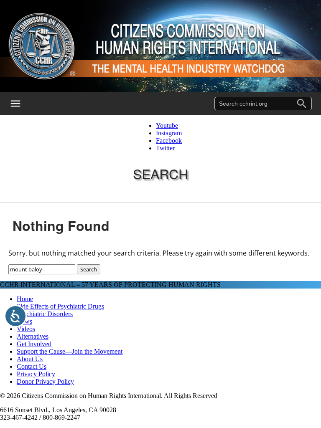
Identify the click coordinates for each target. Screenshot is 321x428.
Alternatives (32, 336)
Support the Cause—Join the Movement (69, 351)
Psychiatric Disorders (45, 313)
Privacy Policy (36, 373)
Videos (26, 328)
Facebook (169, 140)
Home (25, 298)
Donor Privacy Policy (45, 381)
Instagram (169, 133)
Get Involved (34, 343)
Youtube (167, 125)
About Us (30, 358)
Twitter (165, 148)
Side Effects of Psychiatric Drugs (60, 306)
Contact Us (31, 366)
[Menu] (21, 103)
